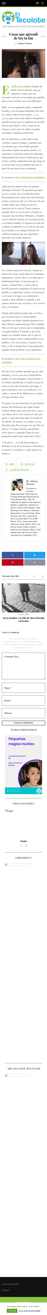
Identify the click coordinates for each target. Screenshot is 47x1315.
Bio (11, 464)
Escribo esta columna (21, 86)
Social (29, 464)
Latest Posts (18, 469)
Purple (23, 841)
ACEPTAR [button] (12, 1311)
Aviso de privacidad (10, 1284)
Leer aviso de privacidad (29, 1310)
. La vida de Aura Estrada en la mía (23, 619)
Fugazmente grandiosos (33, 177)
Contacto (5, 1290)
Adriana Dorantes (25, 43)
